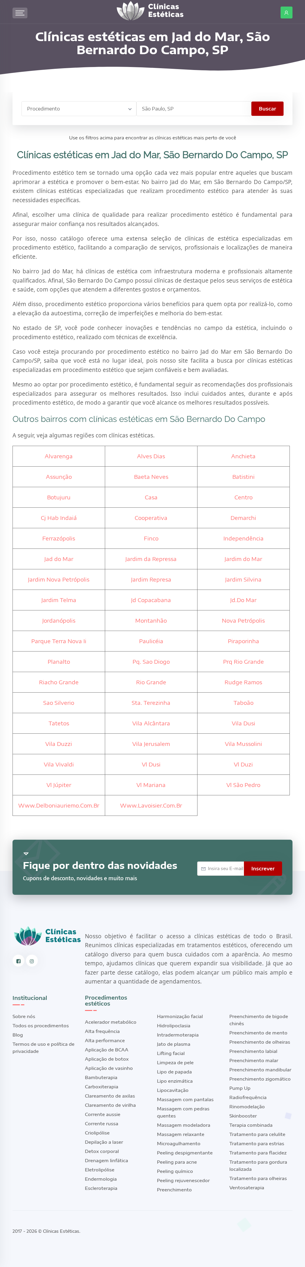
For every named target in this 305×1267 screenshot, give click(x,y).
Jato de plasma (173, 1044)
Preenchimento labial (253, 1051)
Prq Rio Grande (243, 661)
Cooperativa (151, 517)
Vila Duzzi (58, 743)
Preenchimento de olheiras (259, 1042)
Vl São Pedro (243, 784)
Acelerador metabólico (110, 1022)
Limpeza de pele (175, 1062)
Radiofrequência (248, 1097)
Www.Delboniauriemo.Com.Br (58, 805)
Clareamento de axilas (110, 1095)
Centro (243, 497)
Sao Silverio (58, 702)
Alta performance (105, 1040)
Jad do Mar (58, 558)
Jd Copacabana (151, 599)
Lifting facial (171, 1053)
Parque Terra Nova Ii (58, 641)
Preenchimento (174, 1189)
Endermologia (101, 1179)
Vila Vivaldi (59, 764)
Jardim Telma (58, 599)
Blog (18, 1034)
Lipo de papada (174, 1071)
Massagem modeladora (183, 1125)
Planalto (59, 661)
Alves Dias (151, 456)
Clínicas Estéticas (61, 1231)
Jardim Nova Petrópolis (58, 579)
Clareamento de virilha (110, 1105)
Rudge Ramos (243, 682)
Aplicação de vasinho (109, 1068)
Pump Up (239, 1088)
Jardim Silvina (243, 579)
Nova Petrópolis (243, 620)
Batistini (243, 476)
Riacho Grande (59, 682)
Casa (151, 497)
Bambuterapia (101, 1077)
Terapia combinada (251, 1125)
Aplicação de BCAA (106, 1049)
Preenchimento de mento (258, 1032)
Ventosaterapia (246, 1187)
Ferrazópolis (58, 538)
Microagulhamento (178, 1143)
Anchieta (243, 456)
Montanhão (151, 620)
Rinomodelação (247, 1106)
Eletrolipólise (99, 1169)
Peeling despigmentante (185, 1152)
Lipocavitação (173, 1090)
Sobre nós (24, 1016)
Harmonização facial (180, 1016)
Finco (151, 538)
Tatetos (59, 723)
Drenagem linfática (106, 1160)
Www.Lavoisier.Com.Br (151, 805)
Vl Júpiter (58, 784)
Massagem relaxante (180, 1134)
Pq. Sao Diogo (151, 661)
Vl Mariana (151, 784)
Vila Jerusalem (151, 743)
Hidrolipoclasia (173, 1025)
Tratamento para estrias (256, 1143)
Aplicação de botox (107, 1059)
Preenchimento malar (253, 1060)
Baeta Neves (151, 476)
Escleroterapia (101, 1188)
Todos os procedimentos (41, 1025)
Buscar (267, 109)
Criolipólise (97, 1132)
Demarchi (243, 517)
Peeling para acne (177, 1162)
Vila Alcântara (151, 723)
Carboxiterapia (101, 1086)
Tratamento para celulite (257, 1134)
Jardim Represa (151, 579)
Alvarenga (59, 456)
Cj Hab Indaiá (59, 517)
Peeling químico (175, 1171)
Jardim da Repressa (151, 558)
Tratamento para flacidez (258, 1152)
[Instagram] (32, 961)
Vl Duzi (243, 764)
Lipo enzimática (175, 1081)
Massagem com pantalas (185, 1099)
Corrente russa (101, 1123)
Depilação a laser (104, 1142)
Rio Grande (151, 682)
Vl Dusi (151, 764)
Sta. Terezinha (151, 702)
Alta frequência (102, 1031)
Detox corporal (102, 1151)
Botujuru (59, 497)
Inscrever (263, 869)
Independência (243, 538)
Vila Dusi (243, 723)
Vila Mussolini (243, 743)
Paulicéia (151, 641)
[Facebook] (18, 961)
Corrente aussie (102, 1114)
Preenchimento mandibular (260, 1069)
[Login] (287, 12)
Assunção (59, 476)
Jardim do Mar (243, 558)
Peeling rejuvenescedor (183, 1180)
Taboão (243, 702)
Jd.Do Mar (243, 599)
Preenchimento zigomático (260, 1078)
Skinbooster (243, 1115)
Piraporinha (243, 641)
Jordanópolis (58, 620)
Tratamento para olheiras (258, 1178)
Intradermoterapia (178, 1034)
